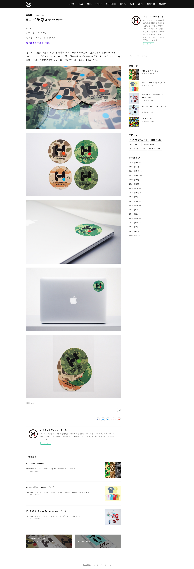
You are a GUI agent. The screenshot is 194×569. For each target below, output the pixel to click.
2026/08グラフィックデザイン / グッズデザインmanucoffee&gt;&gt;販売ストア (58, 492)
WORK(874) (30, 403)
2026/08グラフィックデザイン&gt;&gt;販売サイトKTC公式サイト (52, 468)
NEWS (81, 4)
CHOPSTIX (151, 4)
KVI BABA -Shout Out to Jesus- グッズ (46, 511)
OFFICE (140, 4)
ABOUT (72, 4)
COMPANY (162, 4)
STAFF (132, 4)
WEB (135, 144)
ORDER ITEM (111, 4)
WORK (89, 4)
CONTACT (99, 4)
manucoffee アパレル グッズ (40, 487)
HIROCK (123, 4)
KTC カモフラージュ (35, 463)
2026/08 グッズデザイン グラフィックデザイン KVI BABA (53, 516)
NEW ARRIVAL (139, 140)
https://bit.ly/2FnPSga (38, 42)
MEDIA (156, 140)
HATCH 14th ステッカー (152, 118)
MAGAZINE (138, 149)
